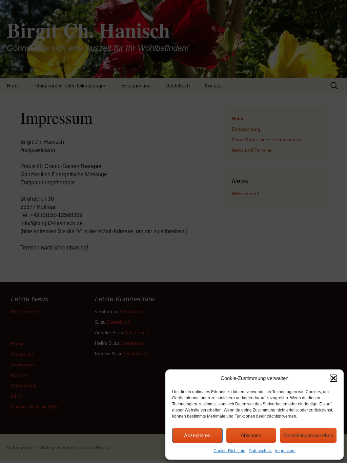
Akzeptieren (197, 435)
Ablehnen (251, 435)
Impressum (285, 450)
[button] (333, 378)
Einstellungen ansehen (308, 435)
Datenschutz (260, 450)
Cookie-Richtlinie (229, 450)
